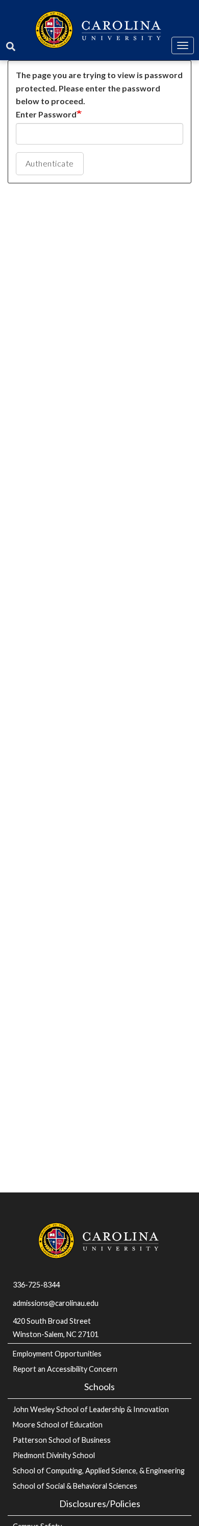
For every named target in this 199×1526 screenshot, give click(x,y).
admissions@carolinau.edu (55, 1303)
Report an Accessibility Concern (65, 1369)
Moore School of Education (58, 1424)
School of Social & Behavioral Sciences (75, 1486)
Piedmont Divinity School (54, 1455)
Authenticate (50, 163)
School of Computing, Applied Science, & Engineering (99, 1470)
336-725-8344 (36, 1284)
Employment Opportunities (57, 1353)
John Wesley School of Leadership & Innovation (91, 1409)
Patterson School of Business (62, 1440)
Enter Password (46, 114)
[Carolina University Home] (99, 28)
